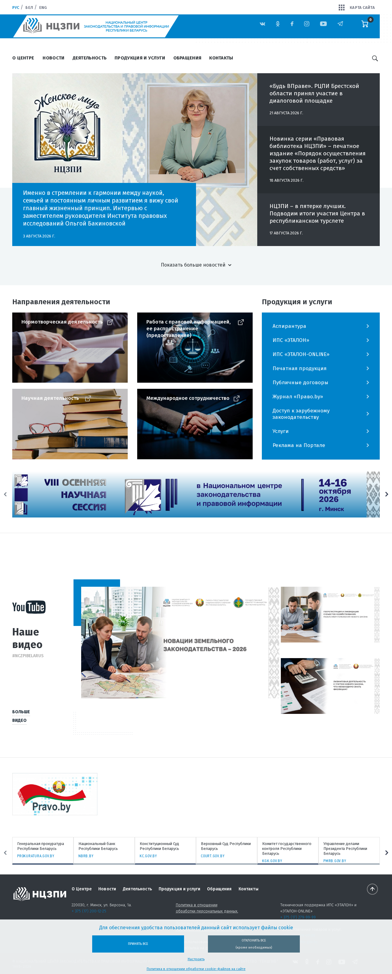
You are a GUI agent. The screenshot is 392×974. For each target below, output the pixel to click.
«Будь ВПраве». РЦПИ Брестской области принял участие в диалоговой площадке (314, 93)
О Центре (23, 58)
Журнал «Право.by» (298, 396)
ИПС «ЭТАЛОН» (291, 340)
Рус (15, 7)
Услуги (281, 431)
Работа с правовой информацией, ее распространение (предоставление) (188, 329)
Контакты (221, 58)
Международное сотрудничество (187, 398)
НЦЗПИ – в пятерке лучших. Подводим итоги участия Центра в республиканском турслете (317, 213)
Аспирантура (289, 326)
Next (386, 494)
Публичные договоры (300, 382)
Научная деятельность (50, 398)
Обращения (187, 58)
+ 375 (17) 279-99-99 (298, 917)
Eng (43, 7)
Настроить (196, 959)
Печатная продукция (299, 368)
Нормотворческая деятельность (62, 322)
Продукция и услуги (140, 58)
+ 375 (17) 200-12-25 (89, 911)
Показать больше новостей (193, 265)
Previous (5, 494)
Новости (53, 58)
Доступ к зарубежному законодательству (301, 413)
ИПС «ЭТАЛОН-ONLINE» (301, 354)
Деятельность (90, 58)
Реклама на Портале (299, 445)
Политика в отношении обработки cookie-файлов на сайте (196, 969)
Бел (29, 7)
